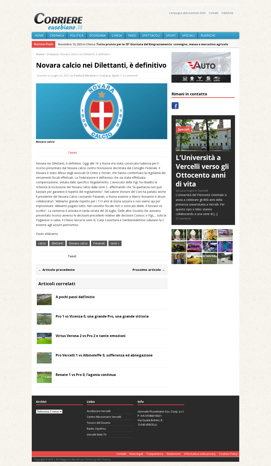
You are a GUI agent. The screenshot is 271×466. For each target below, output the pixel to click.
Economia (98, 35)
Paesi (132, 35)
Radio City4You (96, 428)
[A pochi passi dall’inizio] (44, 303)
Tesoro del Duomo (99, 423)
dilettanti (57, 243)
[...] (215, 214)
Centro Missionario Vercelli (104, 417)
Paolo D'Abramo (85, 75)
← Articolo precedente (56, 269)
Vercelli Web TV (96, 434)
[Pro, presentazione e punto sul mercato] (225, 250)
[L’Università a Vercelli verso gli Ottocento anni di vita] (203, 149)
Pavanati (99, 243)
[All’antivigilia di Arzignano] (225, 238)
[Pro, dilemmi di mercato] (194, 250)
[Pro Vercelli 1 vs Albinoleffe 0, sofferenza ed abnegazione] (44, 361)
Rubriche (208, 35)
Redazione (174, 454)
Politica (76, 35)
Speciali (188, 35)
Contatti (213, 13)
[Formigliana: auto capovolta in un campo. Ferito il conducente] (178, 250)
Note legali (136, 454)
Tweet (72, 153)
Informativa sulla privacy (200, 454)
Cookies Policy (228, 454)
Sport (171, 35)
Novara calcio (78, 243)
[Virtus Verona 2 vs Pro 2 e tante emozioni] (44, 342)
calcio (42, 243)
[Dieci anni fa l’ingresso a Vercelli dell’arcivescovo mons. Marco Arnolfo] (178, 238)
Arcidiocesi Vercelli (99, 411)
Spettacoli (151, 35)
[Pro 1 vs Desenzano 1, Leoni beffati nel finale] (209, 262)
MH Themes (104, 459)
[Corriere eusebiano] (135, 21)
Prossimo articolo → (149, 269)
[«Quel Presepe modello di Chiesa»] (194, 238)
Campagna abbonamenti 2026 (187, 13)
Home (39, 35)
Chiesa (117, 35)
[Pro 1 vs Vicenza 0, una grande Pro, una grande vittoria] (44, 322)
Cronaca (57, 35)
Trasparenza (155, 454)
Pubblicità (227, 13)
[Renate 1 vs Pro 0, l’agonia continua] (44, 380)
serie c (115, 243)
